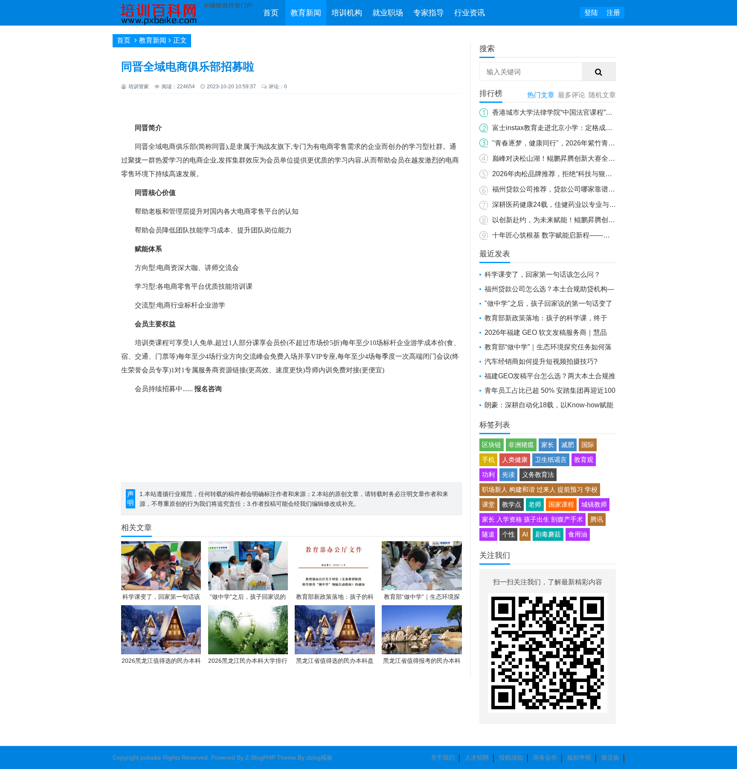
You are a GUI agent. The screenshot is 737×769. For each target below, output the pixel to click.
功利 (488, 474)
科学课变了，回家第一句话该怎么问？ (543, 274)
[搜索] (599, 72)
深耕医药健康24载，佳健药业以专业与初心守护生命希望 (578, 204)
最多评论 (571, 95)
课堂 (488, 504)
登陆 (591, 12)
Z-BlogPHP (260, 757)
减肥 (567, 444)
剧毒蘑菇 (548, 534)
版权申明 (579, 757)
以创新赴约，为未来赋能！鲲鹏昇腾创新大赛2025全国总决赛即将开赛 (598, 219)
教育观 (583, 459)
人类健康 (515, 459)
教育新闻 (305, 13)
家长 (547, 444)
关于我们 (443, 757)
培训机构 (346, 13)
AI (525, 534)
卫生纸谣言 (551, 459)
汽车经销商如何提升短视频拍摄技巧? (541, 361)
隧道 (488, 534)
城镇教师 (594, 504)
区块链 (491, 444)
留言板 (610, 757)
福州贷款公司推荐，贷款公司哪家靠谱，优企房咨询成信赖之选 (587, 189)
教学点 (511, 504)
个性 (508, 534)
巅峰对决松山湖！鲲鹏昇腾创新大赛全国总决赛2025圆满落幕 (585, 158)
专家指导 (428, 13)
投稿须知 (511, 757)
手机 (488, 459)
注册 (613, 12)
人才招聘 (477, 757)
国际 (587, 444)
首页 (271, 13)
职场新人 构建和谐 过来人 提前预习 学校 (540, 489)
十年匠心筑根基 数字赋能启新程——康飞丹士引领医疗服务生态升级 (595, 235)
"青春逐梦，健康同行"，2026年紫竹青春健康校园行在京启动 (584, 143)
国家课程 (561, 504)
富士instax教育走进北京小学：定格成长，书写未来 (569, 127)
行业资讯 (469, 13)
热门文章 (540, 95)
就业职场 (387, 13)
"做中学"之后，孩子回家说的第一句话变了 (548, 303)
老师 (534, 504)
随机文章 (602, 95)
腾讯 (596, 519)
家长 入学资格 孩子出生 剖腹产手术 (532, 519)
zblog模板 (319, 757)
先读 (508, 474)
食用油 (577, 534)
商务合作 (545, 757)
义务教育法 (538, 474)
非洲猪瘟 (521, 444)
